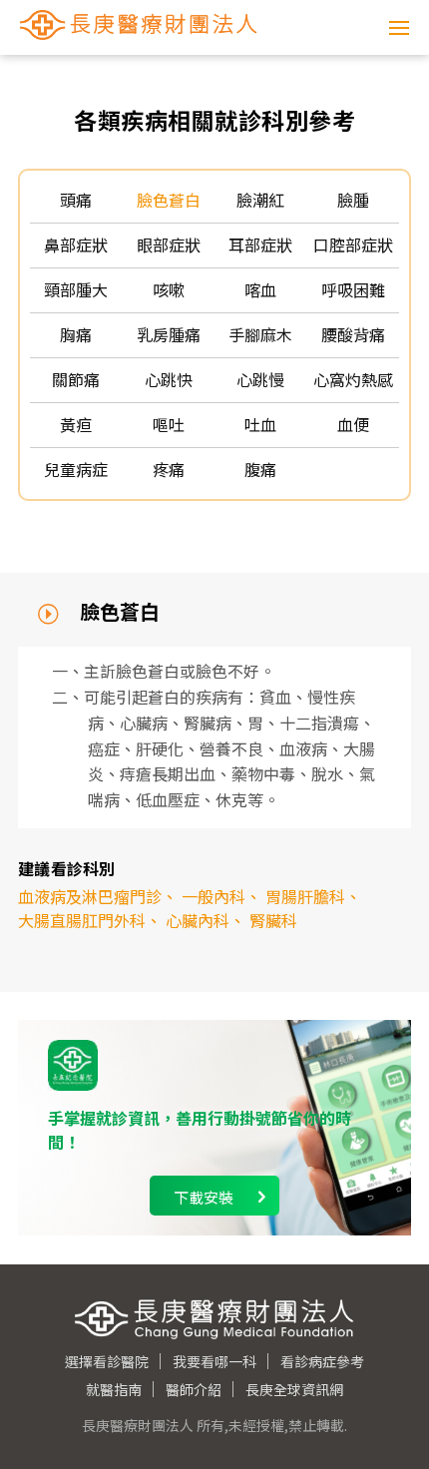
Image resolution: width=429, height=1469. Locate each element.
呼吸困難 (353, 289)
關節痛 (76, 379)
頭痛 (76, 200)
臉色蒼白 (169, 200)
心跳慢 (260, 379)
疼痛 (169, 469)
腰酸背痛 (353, 334)
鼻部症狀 (76, 244)
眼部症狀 (169, 244)
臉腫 (353, 200)
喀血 (260, 289)
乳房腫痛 (169, 334)
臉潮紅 (260, 200)
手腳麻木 (260, 334)
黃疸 (76, 424)
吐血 (260, 424)
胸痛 (76, 334)
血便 (353, 424)
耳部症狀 (260, 244)
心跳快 (169, 379)
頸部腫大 (76, 289)
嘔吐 (169, 424)
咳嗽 (169, 289)
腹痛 (260, 469)
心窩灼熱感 (353, 379)
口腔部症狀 (353, 244)
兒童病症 (76, 469)
